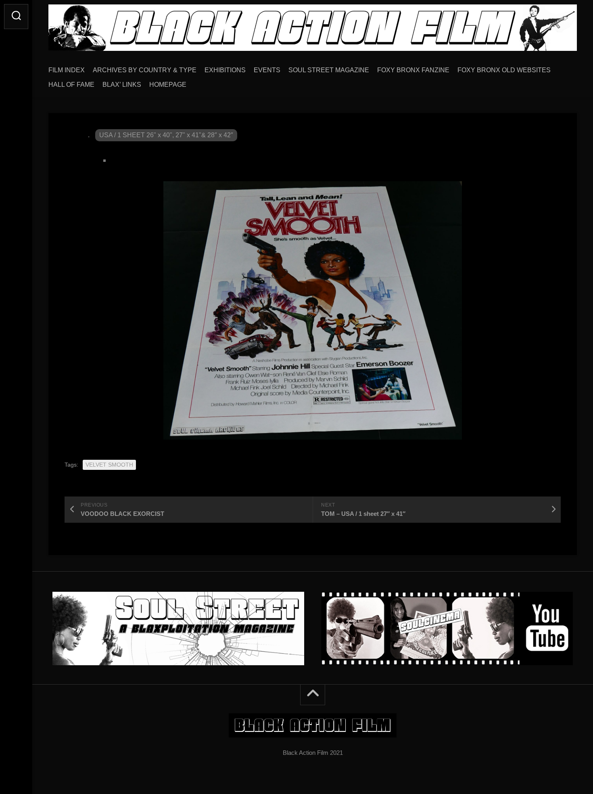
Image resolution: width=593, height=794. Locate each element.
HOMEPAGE (167, 84)
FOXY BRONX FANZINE (413, 70)
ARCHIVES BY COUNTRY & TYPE (144, 70)
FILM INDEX (66, 70)
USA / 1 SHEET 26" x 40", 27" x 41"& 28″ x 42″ (166, 135)
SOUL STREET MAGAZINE (328, 70)
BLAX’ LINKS (121, 84)
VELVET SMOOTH (109, 464)
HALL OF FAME (71, 84)
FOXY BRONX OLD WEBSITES (504, 70)
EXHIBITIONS (225, 70)
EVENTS (267, 70)
